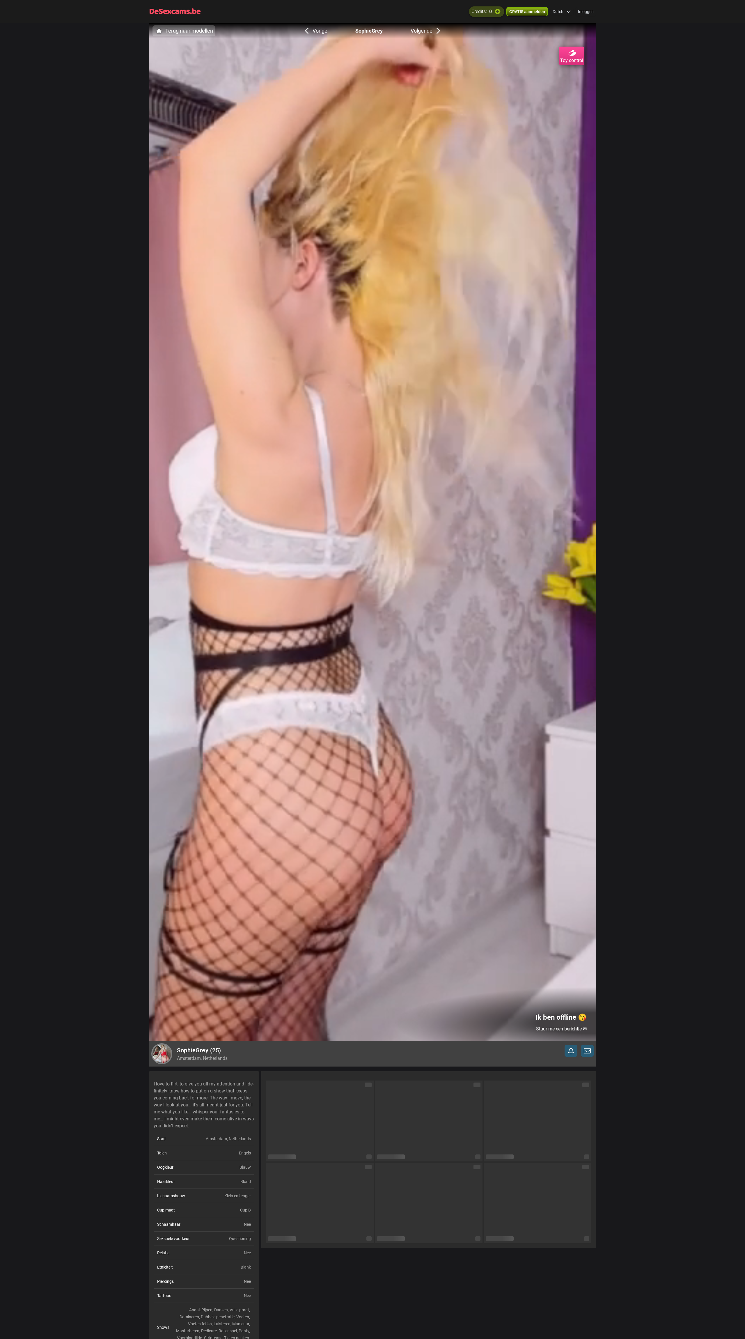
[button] (561, 11)
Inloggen (586, 11)
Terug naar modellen (189, 31)
